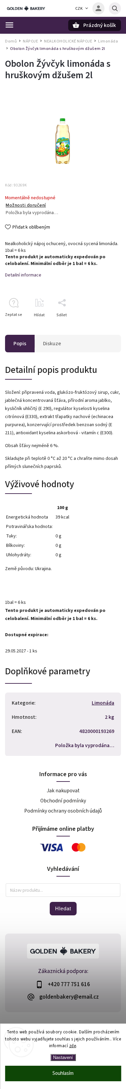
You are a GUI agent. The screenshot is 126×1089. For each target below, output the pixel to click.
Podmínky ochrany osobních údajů (63, 811)
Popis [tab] (19, 343)
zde (72, 1046)
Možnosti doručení (26, 205)
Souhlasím (63, 1073)
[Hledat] (115, 8)
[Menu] (9, 25)
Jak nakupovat (63, 790)
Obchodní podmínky (63, 800)
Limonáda (103, 703)
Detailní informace (23, 275)
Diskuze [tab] (52, 343)
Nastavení (63, 1057)
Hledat (63, 908)
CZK (79, 8)
